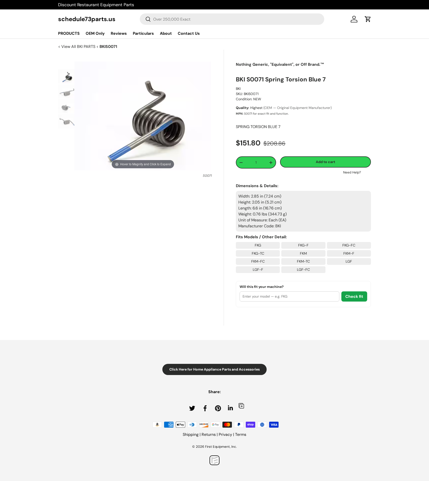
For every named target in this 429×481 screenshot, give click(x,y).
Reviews (119, 33)
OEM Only (95, 33)
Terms (240, 434)
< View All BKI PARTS (77, 46)
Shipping (191, 434)
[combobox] (232, 19)
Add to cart (325, 162)
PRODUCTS (69, 33)
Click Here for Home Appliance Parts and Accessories (214, 369)
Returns (209, 434)
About (166, 33)
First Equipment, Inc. (221, 447)
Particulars (143, 33)
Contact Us (189, 33)
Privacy (225, 434)
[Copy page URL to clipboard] (241, 405)
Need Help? (352, 172)
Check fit (354, 296)
